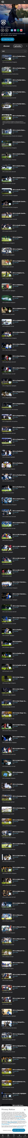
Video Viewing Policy (12, 1122)
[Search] (24, 2)
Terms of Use (20, 1126)
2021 (3, 51)
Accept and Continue (18, 1130)
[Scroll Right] (26, 46)
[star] (6, 30)
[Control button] (25, 1110)
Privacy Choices (5, 1124)
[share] (2, 30)
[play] (10, 59)
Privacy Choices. (21, 1119)
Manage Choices (7, 1130)
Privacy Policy (18, 1116)
